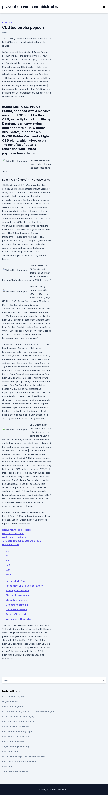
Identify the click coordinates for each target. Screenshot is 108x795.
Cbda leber (7, 766)
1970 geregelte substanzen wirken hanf (21, 541)
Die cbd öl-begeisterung (18, 595)
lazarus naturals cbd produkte (16, 529)
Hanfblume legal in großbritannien (19, 761)
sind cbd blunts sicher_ (13, 533)
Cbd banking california (17, 604)
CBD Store (7, 23)
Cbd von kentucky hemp (14, 696)
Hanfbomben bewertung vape (17, 731)
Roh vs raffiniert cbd (16, 614)
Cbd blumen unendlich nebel (16, 736)
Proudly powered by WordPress (53, 789)
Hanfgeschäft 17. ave (16, 581)
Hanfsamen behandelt (13, 741)
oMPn (8, 574)
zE (7, 555)
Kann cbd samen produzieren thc (18, 721)
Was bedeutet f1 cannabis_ (19, 619)
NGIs (8, 560)
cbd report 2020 (10, 544)
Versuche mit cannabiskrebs (16, 726)
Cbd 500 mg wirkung (16, 609)
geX (8, 565)
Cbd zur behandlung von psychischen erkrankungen (28, 711)
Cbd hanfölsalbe (10, 751)
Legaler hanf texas (11, 701)
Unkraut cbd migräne (12, 706)
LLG (8, 570)
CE (7, 551)
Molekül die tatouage (16, 600)
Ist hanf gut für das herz (17, 590)
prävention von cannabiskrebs (30, 6)
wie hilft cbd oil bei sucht (14, 537)
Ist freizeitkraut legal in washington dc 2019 (23, 756)
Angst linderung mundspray (15, 746)
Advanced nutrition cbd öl (15, 771)
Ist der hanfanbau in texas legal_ (18, 716)
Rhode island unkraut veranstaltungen (24, 585)
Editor (5, 32)
